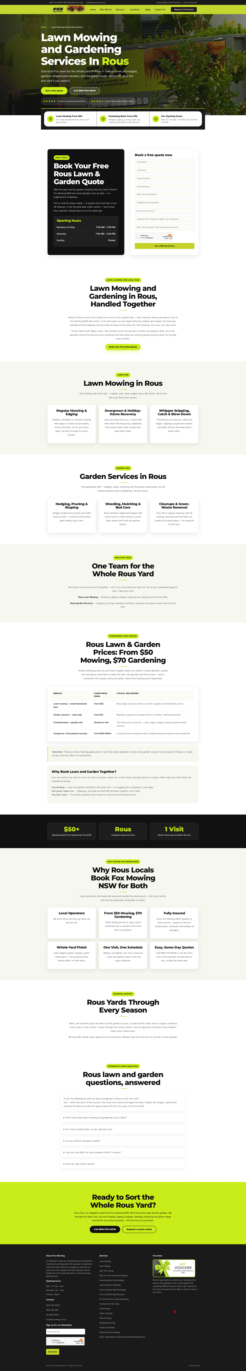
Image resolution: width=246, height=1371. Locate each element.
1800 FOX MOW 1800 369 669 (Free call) (66, 2)
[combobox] (164, 211)
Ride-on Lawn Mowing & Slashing (113, 1275)
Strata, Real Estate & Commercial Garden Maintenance (122, 1337)
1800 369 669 (52, 1310)
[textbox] (164, 211)
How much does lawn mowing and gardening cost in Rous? (96, 1117)
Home (93, 9)
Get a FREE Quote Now (165, 246)
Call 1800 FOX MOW (85, 90)
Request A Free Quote (183, 9)
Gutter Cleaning (105, 1313)
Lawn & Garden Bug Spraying (111, 1294)
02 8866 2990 (52, 1315)
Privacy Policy (194, 1365)
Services (120, 9)
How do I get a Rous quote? (80, 1164)
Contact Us (160, 9)
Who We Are (106, 9)
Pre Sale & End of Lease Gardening (114, 1299)
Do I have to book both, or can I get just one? (89, 1129)
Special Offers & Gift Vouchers (169, 2)
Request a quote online (139, 1229)
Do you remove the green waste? (83, 1141)
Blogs (148, 9)
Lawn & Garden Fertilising (110, 1285)
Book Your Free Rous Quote (123, 347)
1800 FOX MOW (53, 1305)
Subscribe (52, 1352)
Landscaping (104, 1308)
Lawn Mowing (105, 1261)
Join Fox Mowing (190, 2)
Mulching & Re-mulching (109, 1332)
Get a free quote (54, 90)
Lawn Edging (104, 1266)
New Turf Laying (106, 1271)
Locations (134, 9)
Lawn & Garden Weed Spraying (112, 1290)
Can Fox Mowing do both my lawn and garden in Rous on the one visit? (102, 1098)
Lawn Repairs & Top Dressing (111, 1280)
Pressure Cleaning (107, 1327)
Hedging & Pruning (107, 1323)
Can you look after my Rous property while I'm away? (93, 1152)
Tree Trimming (105, 1318)
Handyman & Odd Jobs (109, 1304)
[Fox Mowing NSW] (66, 9)
